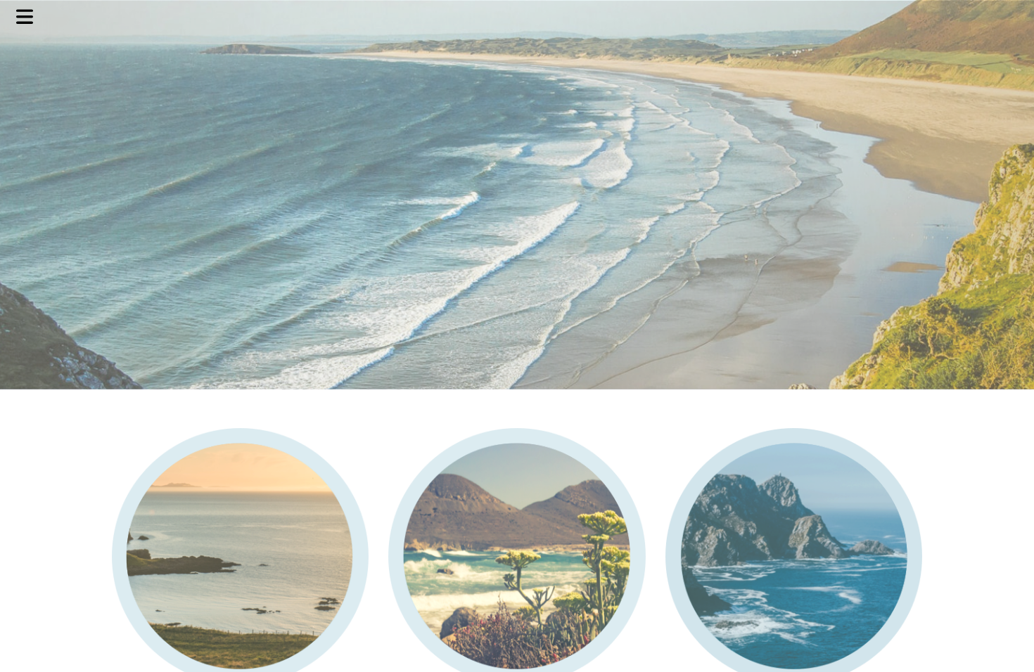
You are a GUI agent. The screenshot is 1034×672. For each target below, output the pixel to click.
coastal (517, 15)
